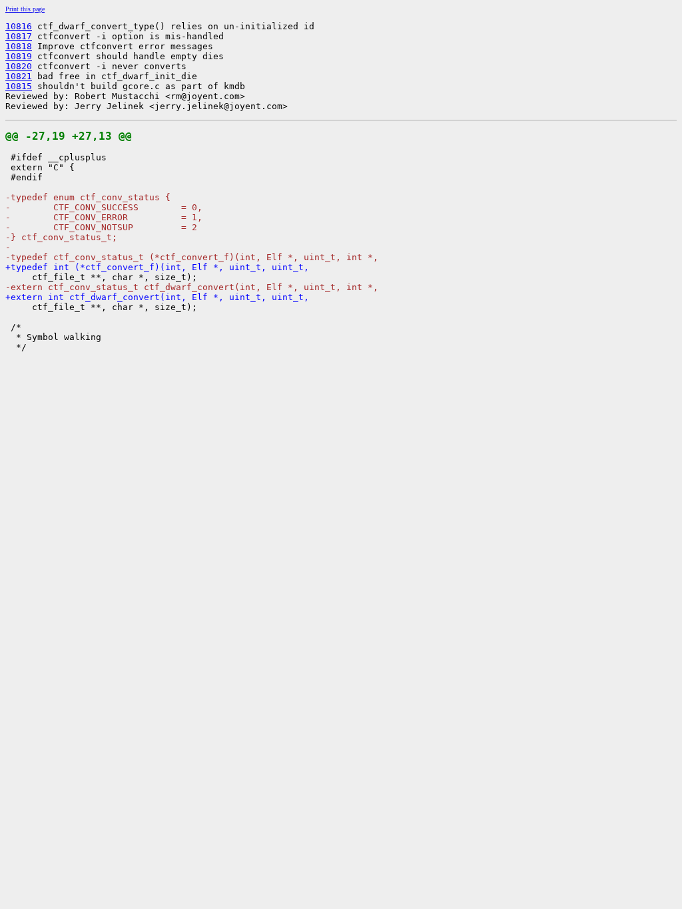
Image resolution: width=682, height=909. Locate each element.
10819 (18, 56)
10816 (18, 26)
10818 (18, 46)
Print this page (25, 9)
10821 (18, 76)
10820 (18, 66)
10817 (18, 36)
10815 (18, 86)
